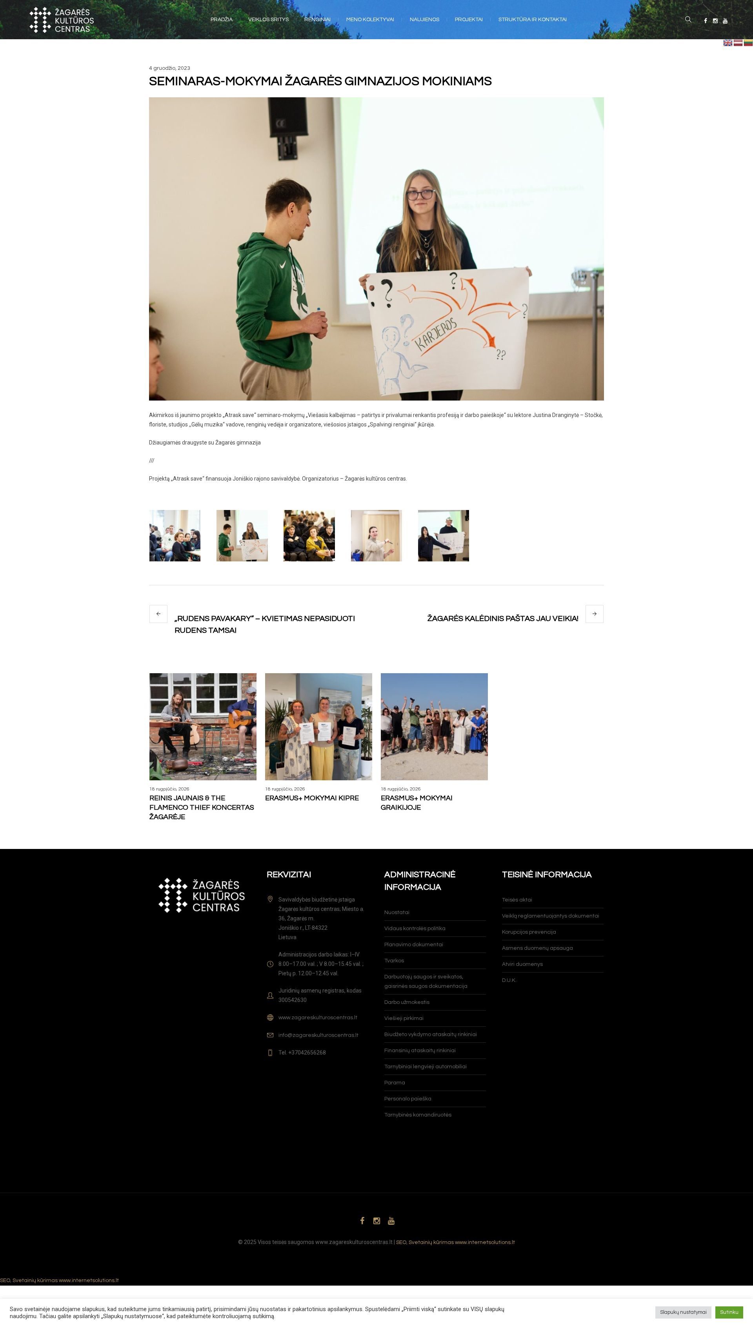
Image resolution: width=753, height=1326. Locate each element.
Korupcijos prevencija (529, 932)
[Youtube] (725, 21)
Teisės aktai (517, 900)
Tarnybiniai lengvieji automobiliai (425, 1066)
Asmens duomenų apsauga (537, 948)
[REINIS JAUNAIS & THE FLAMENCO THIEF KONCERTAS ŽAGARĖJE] (202, 726)
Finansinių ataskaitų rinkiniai (420, 1050)
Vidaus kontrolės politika (415, 928)
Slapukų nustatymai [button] (683, 1312)
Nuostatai (396, 912)
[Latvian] (738, 43)
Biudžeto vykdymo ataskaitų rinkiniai (430, 1034)
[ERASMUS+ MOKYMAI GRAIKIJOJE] (434, 726)
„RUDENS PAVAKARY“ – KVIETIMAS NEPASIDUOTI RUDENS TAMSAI (265, 624)
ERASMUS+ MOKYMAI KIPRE (312, 798)
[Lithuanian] (748, 43)
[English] (728, 43)
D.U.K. (509, 980)
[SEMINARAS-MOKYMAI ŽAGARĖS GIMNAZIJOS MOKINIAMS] (376, 248)
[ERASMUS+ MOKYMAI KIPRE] (318, 726)
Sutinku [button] (729, 1312)
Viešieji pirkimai (404, 1018)
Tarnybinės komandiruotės (417, 1115)
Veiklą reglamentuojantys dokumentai (550, 916)
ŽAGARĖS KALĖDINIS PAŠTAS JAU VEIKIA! (502, 619)
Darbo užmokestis (406, 1002)
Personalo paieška (407, 1099)
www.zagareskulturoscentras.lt (317, 1017)
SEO (401, 1242)
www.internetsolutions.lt (485, 1242)
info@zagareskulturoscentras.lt (318, 1035)
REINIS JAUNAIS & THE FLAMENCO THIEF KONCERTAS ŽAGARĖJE (201, 807)
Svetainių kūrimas (431, 1242)
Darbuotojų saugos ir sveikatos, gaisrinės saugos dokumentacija (425, 981)
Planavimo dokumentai (413, 944)
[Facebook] (705, 21)
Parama (394, 1083)
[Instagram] (715, 21)
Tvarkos (394, 961)
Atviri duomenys (522, 964)
